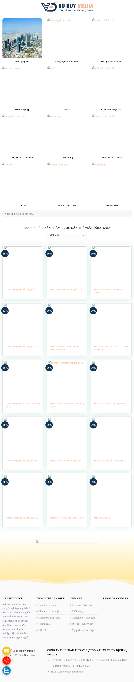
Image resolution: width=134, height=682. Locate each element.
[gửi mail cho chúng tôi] (6, 651)
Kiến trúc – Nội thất (82, 605)
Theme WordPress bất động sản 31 (110, 460)
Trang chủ (32, 227)
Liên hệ (42, 630)
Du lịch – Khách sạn (82, 623)
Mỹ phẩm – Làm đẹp (83, 630)
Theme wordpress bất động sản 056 (66, 289)
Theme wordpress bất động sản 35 (21, 460)
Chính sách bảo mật (48, 611)
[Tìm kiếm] (130, 7)
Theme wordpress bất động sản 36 (109, 403)
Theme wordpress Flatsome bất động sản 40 (67, 405)
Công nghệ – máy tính (83, 617)
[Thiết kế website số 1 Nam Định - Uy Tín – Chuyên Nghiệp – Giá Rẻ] (67, 7)
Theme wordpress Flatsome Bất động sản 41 (23, 405)
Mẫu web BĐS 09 (102, 517)
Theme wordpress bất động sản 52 (21, 346)
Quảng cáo (44, 623)
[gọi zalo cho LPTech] (6, 670)
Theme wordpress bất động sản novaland (108, 291)
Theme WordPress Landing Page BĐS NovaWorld (65, 348)
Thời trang (77, 611)
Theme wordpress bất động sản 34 (65, 460)
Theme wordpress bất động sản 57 (21, 289)
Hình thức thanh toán (49, 617)
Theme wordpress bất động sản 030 (22, 517)
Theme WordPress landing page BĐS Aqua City (111, 348)
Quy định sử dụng (47, 605)
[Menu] (4, 7)
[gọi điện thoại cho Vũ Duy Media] (6, 660)
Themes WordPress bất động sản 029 (67, 517)
